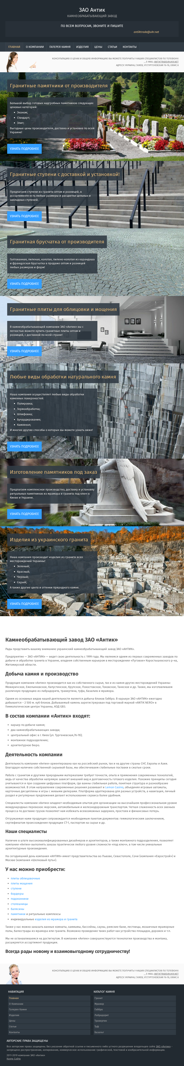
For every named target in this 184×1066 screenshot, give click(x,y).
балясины (17, 909)
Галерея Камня (60, 47)
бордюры (17, 893)
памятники (18, 914)
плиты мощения (22, 883)
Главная (14, 47)
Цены (98, 47)
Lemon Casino (114, 787)
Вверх (166, 1050)
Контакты (130, 47)
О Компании (35, 47)
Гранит (99, 998)
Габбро (99, 1009)
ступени (16, 888)
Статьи (112, 47)
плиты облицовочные (25, 878)
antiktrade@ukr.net (146, 32)
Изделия (82, 47)
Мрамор (99, 1003)
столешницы (19, 904)
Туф (97, 1026)
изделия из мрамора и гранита (56, 919)
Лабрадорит (102, 1015)
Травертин (101, 1020)
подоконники (20, 898)
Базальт (99, 1032)
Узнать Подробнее (24, 149)
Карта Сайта (14, 1058)
